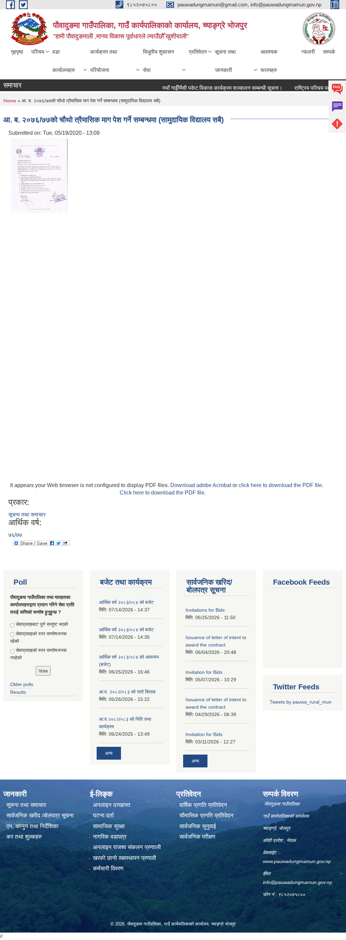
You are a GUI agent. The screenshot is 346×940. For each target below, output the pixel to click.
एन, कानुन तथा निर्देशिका (32, 826)
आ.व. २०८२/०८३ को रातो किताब (127, 691)
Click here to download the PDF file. (163, 493)
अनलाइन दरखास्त (111, 805)
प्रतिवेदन (198, 52)
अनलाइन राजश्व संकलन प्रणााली (127, 847)
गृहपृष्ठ (17, 52)
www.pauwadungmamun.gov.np (297, 861)
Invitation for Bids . (205, 672)
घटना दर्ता (103, 815)
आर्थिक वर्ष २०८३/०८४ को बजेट (126, 602)
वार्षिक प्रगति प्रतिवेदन (203, 805)
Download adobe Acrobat (201, 485)
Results (18, 692)
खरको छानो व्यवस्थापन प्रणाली (124, 858)
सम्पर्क (329, 52)
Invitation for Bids (204, 734)
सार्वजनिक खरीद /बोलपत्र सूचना (40, 815)
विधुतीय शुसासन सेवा (158, 61)
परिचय (37, 52)
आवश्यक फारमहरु (269, 61)
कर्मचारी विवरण (108, 868)
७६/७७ (15, 535)
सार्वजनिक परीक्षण (197, 837)
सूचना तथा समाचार (27, 514)
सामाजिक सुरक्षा (109, 826)
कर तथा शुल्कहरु (24, 837)
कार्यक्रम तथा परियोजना (103, 61)
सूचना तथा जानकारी (225, 61)
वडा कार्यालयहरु (63, 61)
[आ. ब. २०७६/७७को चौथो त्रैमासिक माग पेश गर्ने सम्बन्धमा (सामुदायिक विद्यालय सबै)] (39, 175)
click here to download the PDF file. (281, 485)
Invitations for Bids (205, 610)
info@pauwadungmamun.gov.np (297, 882)
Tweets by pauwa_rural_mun (300, 702)
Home (9, 100)
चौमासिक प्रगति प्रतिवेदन (206, 815)
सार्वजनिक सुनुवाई (197, 826)
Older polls (21, 684)
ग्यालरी (308, 52)
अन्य (109, 753)
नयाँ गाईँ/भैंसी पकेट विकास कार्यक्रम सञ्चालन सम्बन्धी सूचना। (211, 88)
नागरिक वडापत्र (109, 837)
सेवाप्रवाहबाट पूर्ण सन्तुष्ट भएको (42, 624)
